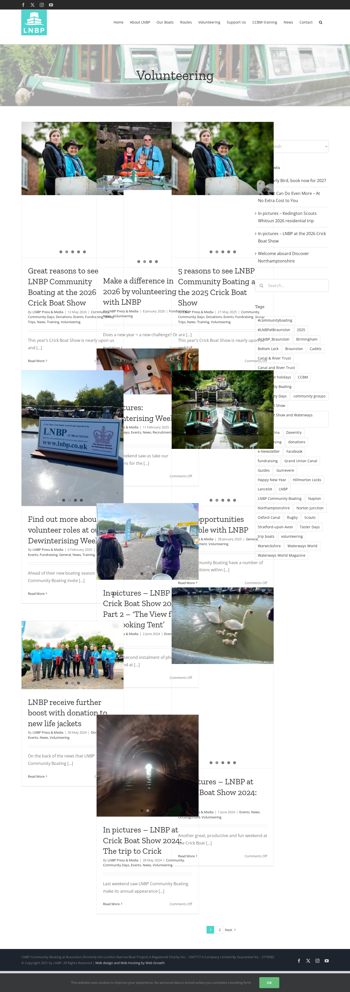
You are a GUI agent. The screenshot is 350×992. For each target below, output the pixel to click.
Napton (314, 498)
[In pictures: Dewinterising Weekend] (148, 371)
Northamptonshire (274, 507)
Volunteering (70, 322)
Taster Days (310, 526)
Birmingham (306, 339)
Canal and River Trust (276, 367)
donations (296, 441)
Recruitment (162, 432)
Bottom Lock (268, 348)
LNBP (283, 489)
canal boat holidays (274, 377)
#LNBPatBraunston (274, 329)
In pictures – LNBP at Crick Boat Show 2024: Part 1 (217, 792)
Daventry (294, 432)
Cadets (316, 348)
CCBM (303, 377)
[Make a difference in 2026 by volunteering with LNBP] (148, 156)
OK (269, 982)
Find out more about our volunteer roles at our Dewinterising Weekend (70, 529)
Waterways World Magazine (281, 555)
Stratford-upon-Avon (275, 526)
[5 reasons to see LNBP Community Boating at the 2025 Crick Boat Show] (223, 158)
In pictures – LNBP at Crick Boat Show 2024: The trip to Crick (142, 840)
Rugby (292, 517)
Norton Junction (310, 507)
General (65, 554)
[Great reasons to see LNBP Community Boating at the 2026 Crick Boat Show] (72, 158)
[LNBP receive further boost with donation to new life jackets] (72, 655)
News (41, 322)
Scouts (310, 517)
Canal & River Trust (274, 358)
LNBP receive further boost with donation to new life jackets (67, 712)
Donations (64, 316)
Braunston (294, 348)
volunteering (292, 536)
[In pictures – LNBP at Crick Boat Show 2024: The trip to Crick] (148, 766)
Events (78, 316)
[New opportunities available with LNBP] (223, 409)
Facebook (294, 451)
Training (53, 322)
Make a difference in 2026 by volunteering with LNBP (140, 291)
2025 (301, 329)
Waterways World (302, 545)
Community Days (41, 316)
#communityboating (275, 320)
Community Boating (275, 386)
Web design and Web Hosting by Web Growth (130, 963)
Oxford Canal (269, 517)
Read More (36, 360)
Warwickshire (269, 545)
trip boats (266, 536)
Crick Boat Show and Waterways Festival (285, 419)
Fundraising (244, 316)
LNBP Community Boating (280, 498)
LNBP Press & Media (48, 312)
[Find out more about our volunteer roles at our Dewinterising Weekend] (72, 438)
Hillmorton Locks (307, 479)
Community (250, 312)
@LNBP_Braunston (274, 339)
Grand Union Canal (300, 460)
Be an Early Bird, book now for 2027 (292, 180)
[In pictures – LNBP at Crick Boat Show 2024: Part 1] (223, 625)
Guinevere (285, 470)
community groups (309, 396)
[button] (320, 22)
